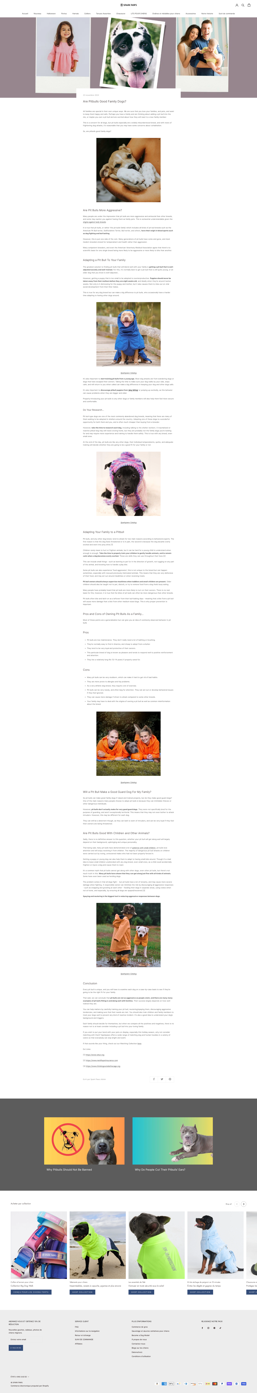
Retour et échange (83, 1335)
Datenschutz (137, 1352)
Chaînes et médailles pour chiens (166, 13)
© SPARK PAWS (17, 1382)
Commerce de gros (140, 1327)
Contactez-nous (138, 1344)
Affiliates (78, 1344)
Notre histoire (207, 13)
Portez (64, 13)
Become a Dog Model (141, 1335)
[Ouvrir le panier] (249, 5)
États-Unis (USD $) (19, 1377)
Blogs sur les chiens (140, 1348)
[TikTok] (220, 1327)
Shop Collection (82, 1292)
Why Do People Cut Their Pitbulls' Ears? (160, 1169)
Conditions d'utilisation (141, 1356)
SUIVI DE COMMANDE (84, 1339)
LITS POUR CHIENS (139, 13)
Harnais (75, 13)
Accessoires (191, 13)
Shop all (229, 1204)
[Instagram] (208, 1327)
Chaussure (120, 13)
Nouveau (37, 13)
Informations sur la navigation (87, 1331)
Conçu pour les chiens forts (31, 1292)
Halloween (51, 13)
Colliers (87, 13)
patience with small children (144, 848)
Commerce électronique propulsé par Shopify (30, 1386)
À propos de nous (139, 1339)
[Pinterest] (214, 1327)
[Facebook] (202, 1327)
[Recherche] (243, 5)
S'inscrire (15, 1348)
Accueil (25, 13)
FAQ (76, 1327)
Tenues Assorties (103, 13)
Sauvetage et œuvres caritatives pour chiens (150, 1331)
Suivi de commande (227, 13)
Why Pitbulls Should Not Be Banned (69, 1169)
